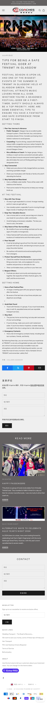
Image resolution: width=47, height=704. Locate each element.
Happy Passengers (13, 483)
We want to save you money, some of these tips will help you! (23, 638)
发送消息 (23, 593)
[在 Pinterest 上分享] (29, 367)
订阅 (7, 622)
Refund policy (6, 652)
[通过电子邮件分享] (39, 367)
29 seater (6, 479)
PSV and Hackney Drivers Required (14, 645)
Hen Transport (7, 641)
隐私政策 (33, 385)
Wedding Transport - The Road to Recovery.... (17, 634)
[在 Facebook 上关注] (3, 678)
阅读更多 (5, 500)
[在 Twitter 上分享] (18, 367)
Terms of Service (8, 648)
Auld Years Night (10, 524)
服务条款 (41, 385)
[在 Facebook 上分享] (7, 367)
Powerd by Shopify (32, 689)
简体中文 (31, 684)
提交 (7, 425)
